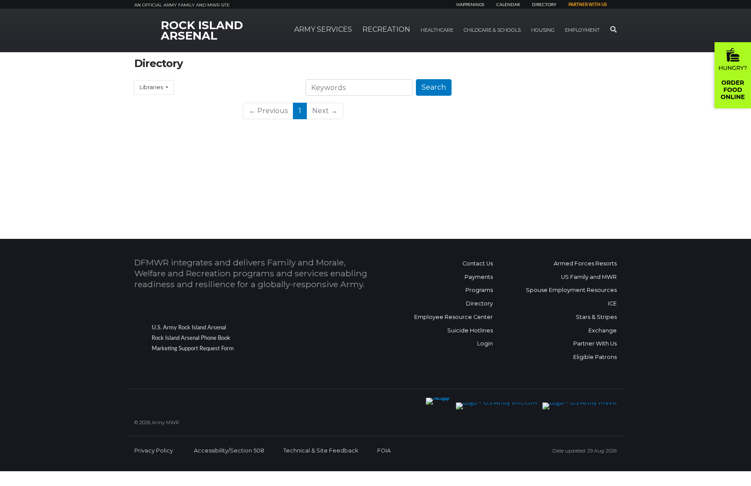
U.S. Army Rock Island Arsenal (189, 327)
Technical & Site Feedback (320, 450)
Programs (479, 290)
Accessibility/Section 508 (229, 450)
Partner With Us (595, 343)
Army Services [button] (323, 29)
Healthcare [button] (437, 30)
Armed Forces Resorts (585, 263)
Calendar (508, 5)
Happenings (470, 5)
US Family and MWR (589, 277)
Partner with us (587, 5)
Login (485, 343)
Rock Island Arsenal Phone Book (191, 338)
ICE (612, 303)
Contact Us (477, 263)
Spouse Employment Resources (571, 290)
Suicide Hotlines (470, 330)
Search (434, 87)
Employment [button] (582, 30)
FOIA (384, 450)
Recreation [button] (386, 29)
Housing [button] (543, 30)
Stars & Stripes (596, 317)
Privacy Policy (153, 450)
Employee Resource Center (453, 317)
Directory (544, 5)
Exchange (602, 330)
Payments (479, 277)
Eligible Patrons (595, 357)
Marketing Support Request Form (193, 348)
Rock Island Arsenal (202, 30)
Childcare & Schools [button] (492, 30)
